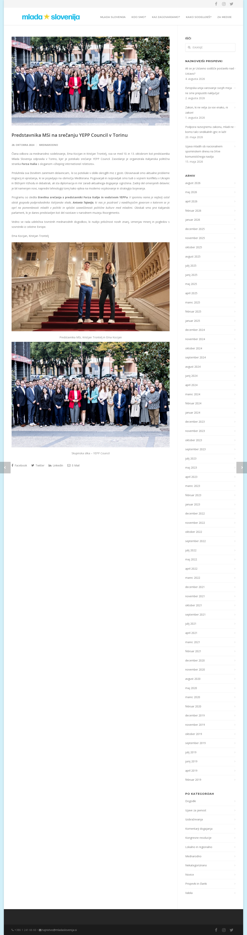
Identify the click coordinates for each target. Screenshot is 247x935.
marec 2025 (192, 302)
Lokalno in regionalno (198, 847)
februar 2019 (193, 779)
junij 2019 (191, 761)
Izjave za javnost (195, 810)
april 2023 (191, 477)
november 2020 (195, 669)
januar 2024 (192, 412)
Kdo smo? (138, 17)
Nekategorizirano (196, 865)
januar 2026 (192, 219)
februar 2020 (193, 706)
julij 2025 (190, 265)
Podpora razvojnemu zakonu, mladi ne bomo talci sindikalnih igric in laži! (209, 129)
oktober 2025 (193, 247)
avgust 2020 (192, 679)
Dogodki (190, 801)
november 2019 (195, 724)
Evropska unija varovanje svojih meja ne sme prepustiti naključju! (208, 90)
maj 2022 (191, 559)
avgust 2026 (192, 183)
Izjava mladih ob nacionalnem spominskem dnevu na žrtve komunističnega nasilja (203, 151)
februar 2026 (193, 210)
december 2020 (195, 660)
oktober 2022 (193, 532)
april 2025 (191, 293)
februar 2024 (193, 403)
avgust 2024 (192, 366)
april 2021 (191, 633)
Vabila (189, 893)
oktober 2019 (193, 734)
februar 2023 (193, 495)
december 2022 (195, 513)
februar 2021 (193, 651)
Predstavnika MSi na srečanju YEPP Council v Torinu (70, 135)
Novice (189, 874)
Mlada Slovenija (113, 17)
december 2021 (195, 587)
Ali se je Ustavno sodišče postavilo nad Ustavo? (209, 71)
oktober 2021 (193, 605)
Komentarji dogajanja (198, 828)
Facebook (20, 465)
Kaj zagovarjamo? (166, 17)
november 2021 (195, 596)
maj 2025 (191, 284)
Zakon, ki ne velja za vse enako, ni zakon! (206, 110)
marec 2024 (192, 394)
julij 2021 (190, 623)
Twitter (39, 465)
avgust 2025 (192, 256)
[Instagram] (224, 4)
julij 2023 (190, 458)
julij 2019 (190, 752)
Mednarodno (48, 145)
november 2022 (195, 523)
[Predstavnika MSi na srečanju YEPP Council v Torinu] (91, 81)
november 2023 (195, 431)
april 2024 (191, 385)
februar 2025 (193, 311)
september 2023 (195, 449)
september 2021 (195, 614)
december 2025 (195, 229)
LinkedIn (57, 465)
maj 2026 (191, 192)
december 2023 (195, 421)
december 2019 (195, 715)
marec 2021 (192, 642)
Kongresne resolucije (198, 838)
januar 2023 (192, 504)
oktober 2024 (193, 348)
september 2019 (195, 743)
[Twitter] (231, 4)
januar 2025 (192, 321)
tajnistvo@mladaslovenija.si (59, 930)
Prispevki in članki (196, 883)
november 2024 (195, 339)
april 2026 (191, 201)
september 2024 (195, 357)
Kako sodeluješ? (198, 17)
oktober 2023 (193, 440)
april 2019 (191, 770)
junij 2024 (191, 376)
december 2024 (195, 330)
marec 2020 (192, 697)
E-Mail (75, 465)
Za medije (224, 17)
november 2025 (195, 238)
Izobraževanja (194, 819)
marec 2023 (192, 486)
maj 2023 (191, 467)
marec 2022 (192, 577)
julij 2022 (190, 550)
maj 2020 (191, 688)
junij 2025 (191, 275)
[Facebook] (216, 4)
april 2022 (191, 568)
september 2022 (195, 541)
